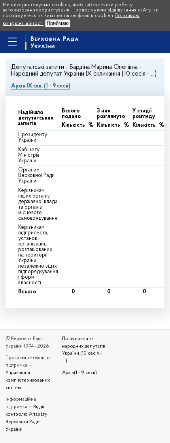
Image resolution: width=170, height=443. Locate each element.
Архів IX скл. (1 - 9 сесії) (40, 86)
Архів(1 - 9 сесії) (79, 373)
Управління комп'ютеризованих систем (28, 380)
